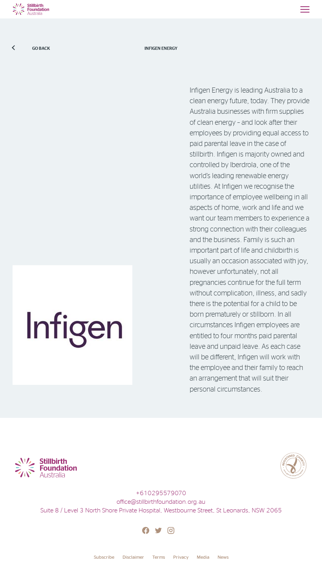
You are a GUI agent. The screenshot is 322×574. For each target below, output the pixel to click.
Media (203, 557)
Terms (158, 557)
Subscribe (104, 557)
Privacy (180, 557)
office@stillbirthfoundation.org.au (161, 501)
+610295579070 (161, 492)
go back (41, 48)
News (223, 557)
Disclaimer (133, 557)
